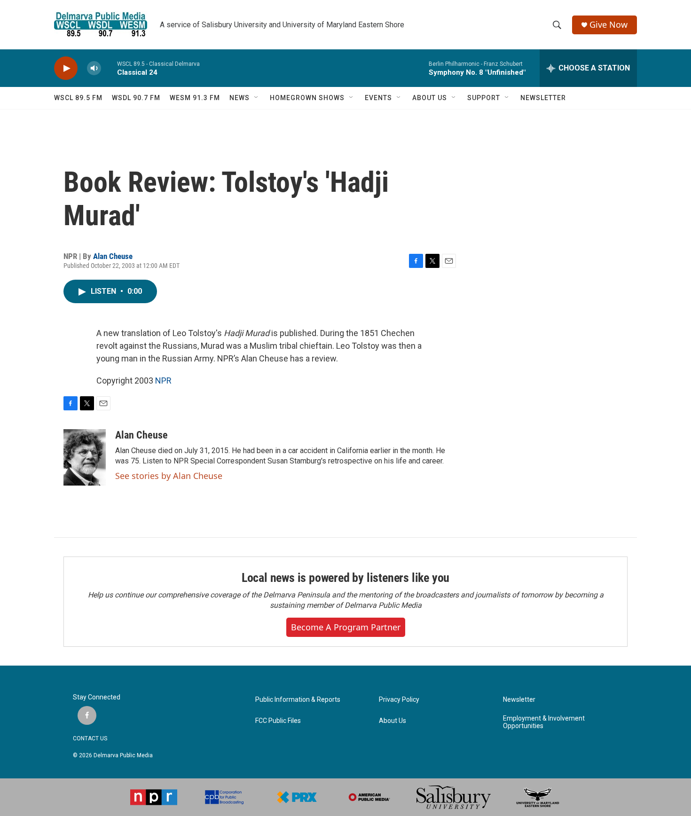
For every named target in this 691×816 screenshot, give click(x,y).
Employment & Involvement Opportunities (544, 722)
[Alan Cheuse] (84, 457)
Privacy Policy (399, 699)
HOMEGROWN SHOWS (307, 98)
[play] (65, 68)
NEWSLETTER (543, 98)
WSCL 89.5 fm (78, 98)
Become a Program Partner (345, 627)
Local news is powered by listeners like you (345, 578)
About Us (392, 720)
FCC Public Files (278, 720)
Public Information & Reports (297, 699)
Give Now (608, 25)
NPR (163, 380)
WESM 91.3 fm (195, 98)
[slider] (109, 68)
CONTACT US (90, 738)
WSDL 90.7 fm (136, 98)
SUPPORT (483, 98)
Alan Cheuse (113, 256)
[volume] (94, 68)
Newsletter (519, 699)
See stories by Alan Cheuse (168, 475)
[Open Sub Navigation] (256, 98)
